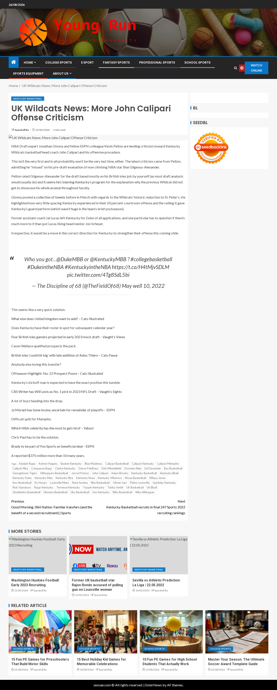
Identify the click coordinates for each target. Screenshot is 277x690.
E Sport (87, 62)
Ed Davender (153, 468)
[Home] (13, 62)
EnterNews (153, 685)
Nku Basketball (100, 482)
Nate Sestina (80, 482)
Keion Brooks (119, 473)
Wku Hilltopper (145, 492)
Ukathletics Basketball (26, 492)
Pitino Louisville (140, 482)
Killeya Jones (157, 478)
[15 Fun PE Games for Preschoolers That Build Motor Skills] (40, 631)
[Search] (235, 68)
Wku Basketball (122, 492)
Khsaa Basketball (135, 478)
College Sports (58, 62)
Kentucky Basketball (27, 98)
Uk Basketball (135, 487)
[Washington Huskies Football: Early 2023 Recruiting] (38, 555)
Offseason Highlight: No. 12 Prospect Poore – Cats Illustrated (57, 373)
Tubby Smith (115, 487)
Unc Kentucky (101, 492)
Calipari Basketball (117, 463)
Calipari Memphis (168, 463)
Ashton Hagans (48, 463)
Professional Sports (157, 62)
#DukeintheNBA (45, 267)
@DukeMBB (69, 259)
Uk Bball (152, 487)
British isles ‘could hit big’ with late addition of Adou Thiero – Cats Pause (64, 355)
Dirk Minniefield (111, 468)
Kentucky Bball (169, 473)
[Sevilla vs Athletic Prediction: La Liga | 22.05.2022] (159, 555)
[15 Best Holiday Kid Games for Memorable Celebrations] (105, 631)
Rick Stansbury (22, 487)
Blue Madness (93, 463)
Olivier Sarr (120, 482)
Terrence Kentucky (68, 487)
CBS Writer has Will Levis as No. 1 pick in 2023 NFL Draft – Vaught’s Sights (66, 391)
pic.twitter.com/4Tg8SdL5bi (98, 274)
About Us (60, 73)
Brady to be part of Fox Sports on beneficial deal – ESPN (52, 446)
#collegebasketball (151, 259)
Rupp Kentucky (43, 487)
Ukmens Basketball (55, 492)
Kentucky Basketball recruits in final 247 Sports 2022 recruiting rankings (145, 507)
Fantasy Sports (116, 62)
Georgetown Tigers (25, 473)
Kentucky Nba (64, 478)
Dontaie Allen (133, 468)
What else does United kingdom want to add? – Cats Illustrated (57, 319)
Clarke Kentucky (65, 468)
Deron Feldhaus (88, 468)
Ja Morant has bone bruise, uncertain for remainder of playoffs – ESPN (63, 410)
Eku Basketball (173, 468)
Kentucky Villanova (110, 478)
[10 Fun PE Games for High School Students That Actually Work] (171, 631)
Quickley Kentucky (164, 482)
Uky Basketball (80, 492)
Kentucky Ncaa (85, 478)
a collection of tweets (49, 197)
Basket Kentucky (71, 463)
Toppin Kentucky (93, 487)
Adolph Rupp (27, 463)
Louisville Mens (59, 482)
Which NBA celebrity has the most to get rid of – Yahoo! (52, 428)
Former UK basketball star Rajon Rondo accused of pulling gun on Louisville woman (97, 585)
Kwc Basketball (22, 482)
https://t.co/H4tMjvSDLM (140, 267)
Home (28, 62)
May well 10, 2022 (143, 285)
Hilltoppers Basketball (54, 473)
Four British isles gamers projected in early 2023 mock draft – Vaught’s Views (68, 337)
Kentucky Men (44, 478)
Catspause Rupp (41, 468)
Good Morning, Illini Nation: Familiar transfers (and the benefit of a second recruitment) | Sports (51, 507)
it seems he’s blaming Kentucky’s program (74, 182)
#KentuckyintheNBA (88, 267)
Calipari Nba (20, 468)
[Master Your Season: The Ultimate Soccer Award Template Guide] (236, 631)
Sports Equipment (28, 73)
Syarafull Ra (22, 129)
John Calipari (100, 473)
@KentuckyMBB (108, 259)
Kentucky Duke (22, 478)
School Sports (197, 62)
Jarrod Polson (80, 473)
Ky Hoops (41, 482)
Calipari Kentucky (143, 463)
